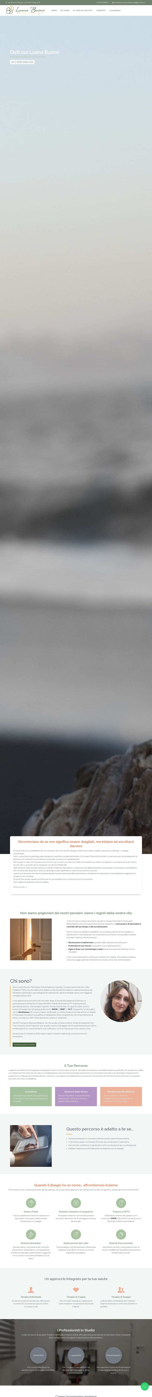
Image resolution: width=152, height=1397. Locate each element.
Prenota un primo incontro (24, 1045)
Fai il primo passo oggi (22, 62)
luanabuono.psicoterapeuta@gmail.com (129, 3)
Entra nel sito (19, 887)
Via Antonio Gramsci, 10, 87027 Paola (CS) (24, 3)
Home (54, 10)
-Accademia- (115, 10)
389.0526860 (103, 3)
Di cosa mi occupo (82, 10)
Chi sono (65, 10)
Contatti (101, 10)
